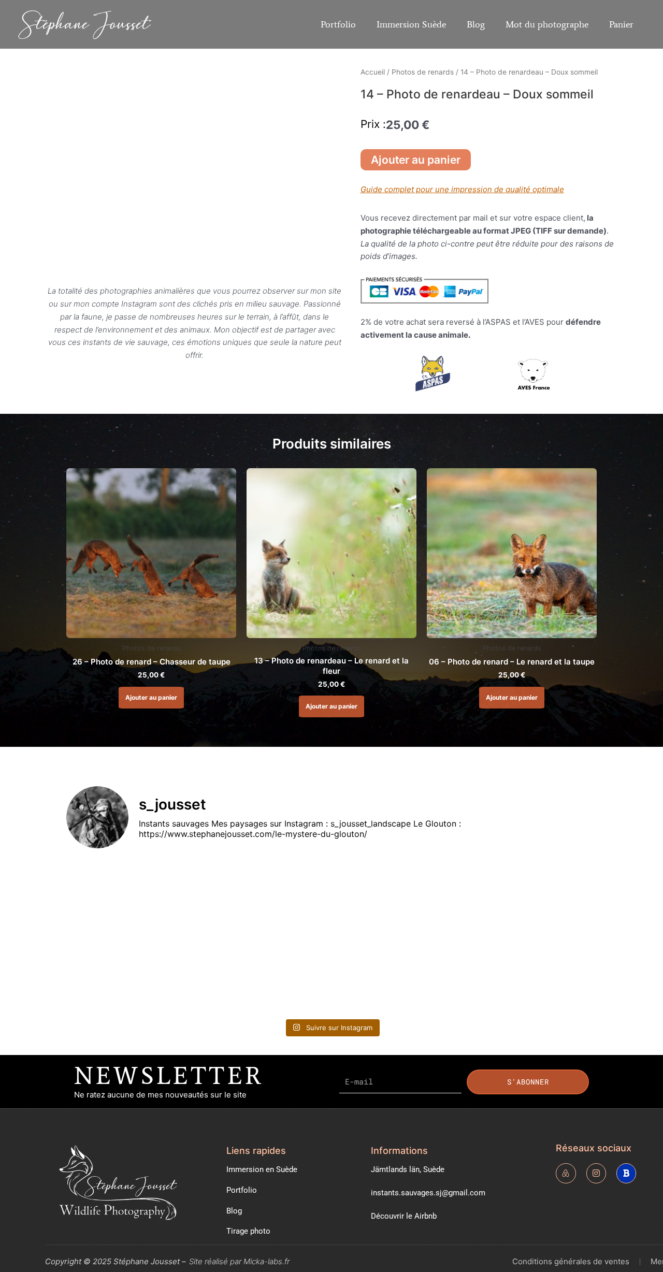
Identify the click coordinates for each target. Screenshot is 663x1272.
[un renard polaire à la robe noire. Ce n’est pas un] (532, 974)
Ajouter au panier (415, 159)
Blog (476, 24)
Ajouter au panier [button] (151, 697)
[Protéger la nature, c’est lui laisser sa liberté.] (398, 897)
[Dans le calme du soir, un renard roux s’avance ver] (130, 974)
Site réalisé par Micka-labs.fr (239, 1261)
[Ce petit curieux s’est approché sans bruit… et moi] (398, 974)
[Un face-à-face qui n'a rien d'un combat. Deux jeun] (130, 897)
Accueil (373, 72)
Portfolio (338, 24)
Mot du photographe (547, 24)
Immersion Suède (411, 24)
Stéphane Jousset (84, 23)
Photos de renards (423, 72)
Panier (621, 24)
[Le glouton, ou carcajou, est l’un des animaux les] (532, 897)
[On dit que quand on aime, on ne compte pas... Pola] (264, 974)
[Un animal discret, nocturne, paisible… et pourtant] (264, 897)
